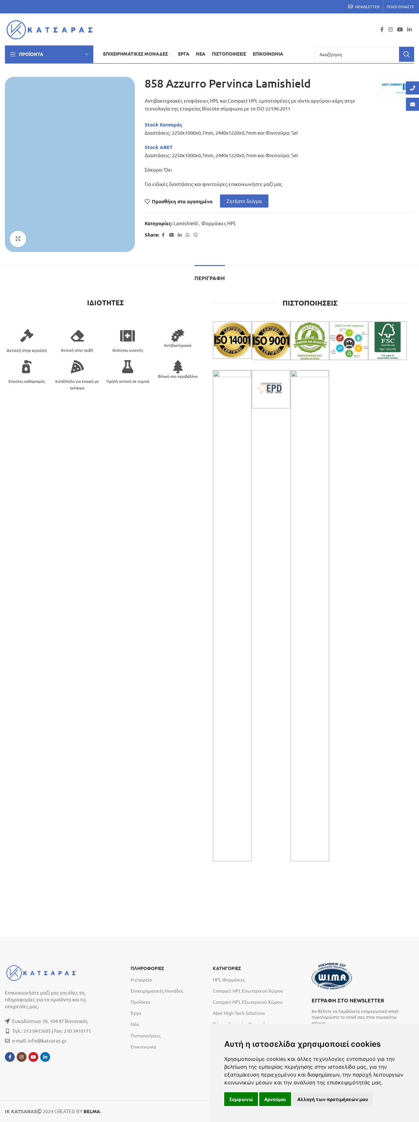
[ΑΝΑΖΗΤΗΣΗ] (406, 54)
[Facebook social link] (382, 29)
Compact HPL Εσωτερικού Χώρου (248, 991)
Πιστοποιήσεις (145, 1035)
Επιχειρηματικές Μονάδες (157, 991)
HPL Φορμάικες (229, 979)
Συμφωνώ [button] (241, 1099)
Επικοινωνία (143, 1046)
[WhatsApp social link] (187, 235)
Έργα (136, 1013)
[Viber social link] (195, 235)
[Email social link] (171, 235)
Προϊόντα (140, 1002)
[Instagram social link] (390, 29)
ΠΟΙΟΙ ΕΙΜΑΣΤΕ (400, 6)
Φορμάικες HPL (218, 223)
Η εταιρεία (141, 979)
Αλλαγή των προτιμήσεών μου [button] (332, 1099)
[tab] (209, 275)
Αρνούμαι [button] (275, 1099)
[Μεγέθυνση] (18, 239)
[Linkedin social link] (409, 29)
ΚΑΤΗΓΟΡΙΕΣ (227, 968)
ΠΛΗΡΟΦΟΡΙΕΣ (147, 968)
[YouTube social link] (400, 29)
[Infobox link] (359, 1011)
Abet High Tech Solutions (239, 1013)
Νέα (135, 1024)
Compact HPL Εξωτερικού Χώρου (247, 1002)
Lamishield (185, 223)
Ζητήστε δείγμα (244, 201)
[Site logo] (51, 28)
